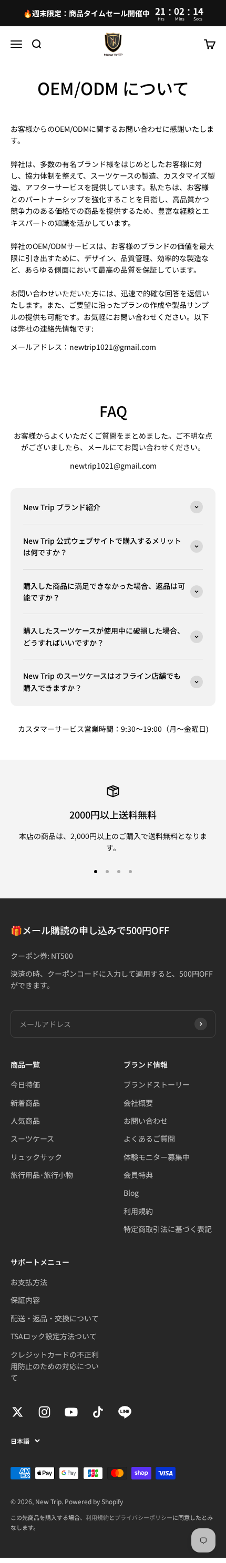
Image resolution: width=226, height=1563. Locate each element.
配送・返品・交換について (55, 1318)
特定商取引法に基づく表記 (168, 1229)
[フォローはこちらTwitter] (18, 1412)
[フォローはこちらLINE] (125, 1412)
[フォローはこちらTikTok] (98, 1412)
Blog (131, 1192)
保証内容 (25, 1300)
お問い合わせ (146, 1120)
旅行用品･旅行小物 (42, 1174)
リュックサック (36, 1157)
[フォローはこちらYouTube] (71, 1412)
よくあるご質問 (149, 1138)
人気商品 (25, 1120)
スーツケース (32, 1138)
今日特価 (25, 1084)
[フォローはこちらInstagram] (44, 1412)
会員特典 (138, 1174)
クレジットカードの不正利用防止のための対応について (55, 1366)
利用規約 (138, 1211)
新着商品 (25, 1103)
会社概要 (138, 1103)
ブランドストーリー (157, 1084)
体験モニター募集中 (157, 1157)
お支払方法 (29, 1282)
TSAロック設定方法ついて (54, 1336)
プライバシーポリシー (143, 1517)
